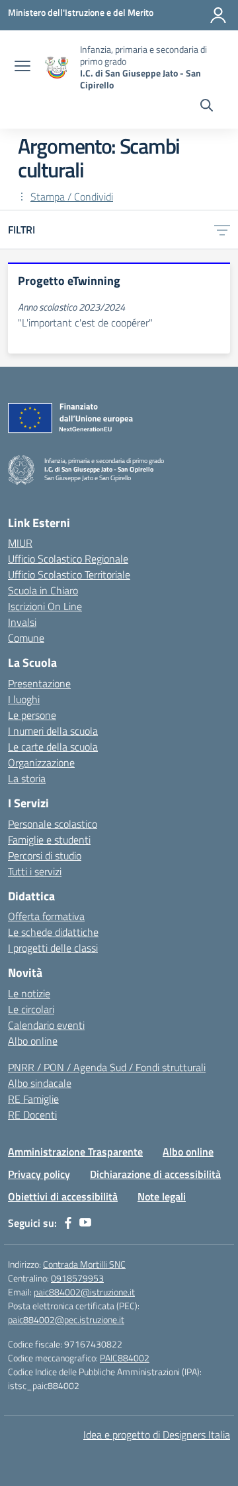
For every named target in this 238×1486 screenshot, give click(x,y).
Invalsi (22, 622)
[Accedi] (218, 15)
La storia (27, 778)
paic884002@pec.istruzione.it (66, 1319)
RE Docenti (32, 1115)
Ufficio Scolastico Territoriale (69, 574)
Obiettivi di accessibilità (63, 1196)
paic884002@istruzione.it (84, 1292)
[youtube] (85, 1223)
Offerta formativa (46, 916)
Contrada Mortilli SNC (84, 1264)
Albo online (33, 1041)
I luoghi (24, 699)
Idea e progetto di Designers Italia (156, 1434)
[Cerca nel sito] (206, 106)
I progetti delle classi (53, 948)
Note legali (162, 1196)
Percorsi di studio (44, 855)
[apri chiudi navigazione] (22, 67)
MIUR (20, 543)
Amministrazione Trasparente (75, 1152)
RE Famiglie (33, 1099)
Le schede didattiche (53, 932)
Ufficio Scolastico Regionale (68, 559)
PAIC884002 (124, 1358)
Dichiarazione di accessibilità (155, 1174)
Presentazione (39, 683)
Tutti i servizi (34, 871)
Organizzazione (41, 762)
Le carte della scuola (53, 747)
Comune (26, 638)
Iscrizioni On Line (45, 606)
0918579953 (77, 1278)
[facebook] (68, 1223)
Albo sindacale (39, 1083)
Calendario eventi (46, 1025)
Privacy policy (39, 1174)
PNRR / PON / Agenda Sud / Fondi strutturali (107, 1067)
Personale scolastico (52, 824)
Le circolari (31, 1009)
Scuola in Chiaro (43, 590)
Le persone (32, 715)
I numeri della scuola (53, 731)
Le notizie (29, 993)
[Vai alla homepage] (57, 67)
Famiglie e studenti (49, 840)
